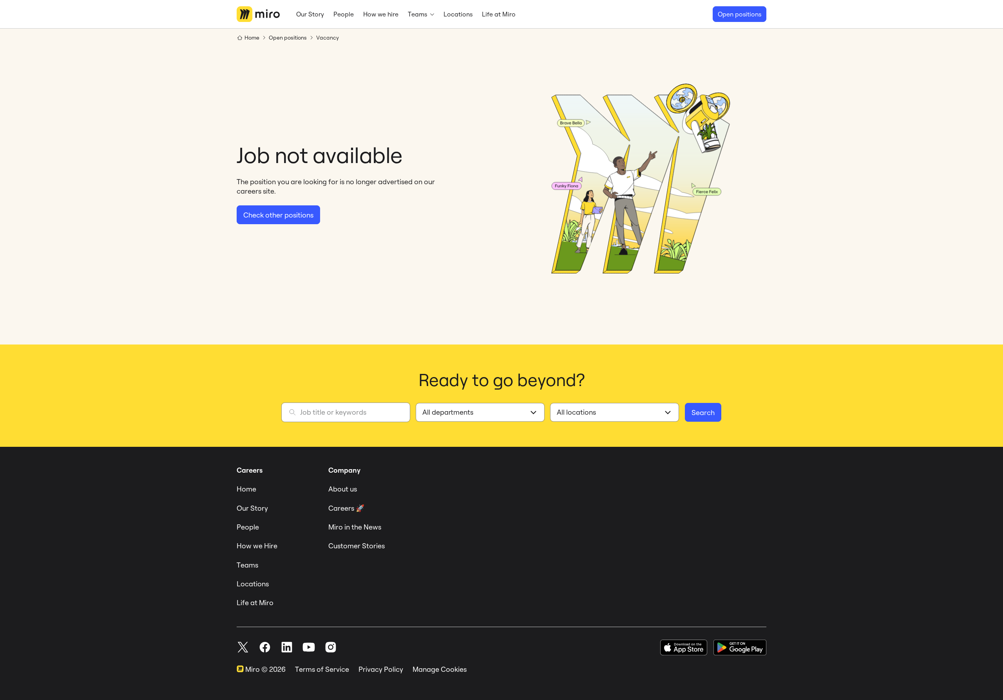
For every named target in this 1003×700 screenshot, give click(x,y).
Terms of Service (322, 669)
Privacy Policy (380, 669)
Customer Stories (356, 545)
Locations (253, 583)
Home (246, 488)
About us (342, 488)
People (248, 526)
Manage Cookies (440, 669)
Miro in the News (354, 526)
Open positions (739, 14)
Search (703, 412)
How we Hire (257, 545)
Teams (247, 564)
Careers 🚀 (346, 508)
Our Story (252, 508)
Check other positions (278, 214)
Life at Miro (255, 602)
